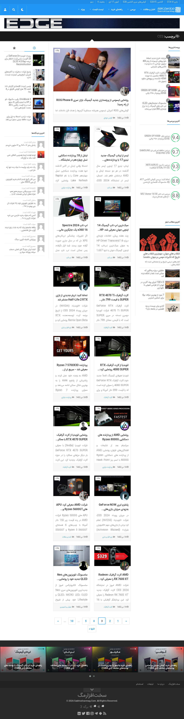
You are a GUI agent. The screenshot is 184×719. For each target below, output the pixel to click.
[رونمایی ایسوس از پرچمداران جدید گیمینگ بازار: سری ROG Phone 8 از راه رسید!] (92, 70)
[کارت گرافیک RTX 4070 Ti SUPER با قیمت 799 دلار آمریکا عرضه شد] (112, 276)
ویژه (83, 9)
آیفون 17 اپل (114, 2)
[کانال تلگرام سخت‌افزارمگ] (96, 713)
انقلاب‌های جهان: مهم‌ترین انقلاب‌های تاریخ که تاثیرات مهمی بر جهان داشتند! (161, 255)
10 (71, 621)
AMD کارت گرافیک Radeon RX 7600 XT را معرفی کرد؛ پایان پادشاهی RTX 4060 (113, 579)
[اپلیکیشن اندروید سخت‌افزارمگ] (100, 713)
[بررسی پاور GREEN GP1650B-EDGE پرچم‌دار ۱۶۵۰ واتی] (174, 92)
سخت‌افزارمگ (174, 684)
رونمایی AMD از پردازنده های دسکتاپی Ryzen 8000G (113, 437)
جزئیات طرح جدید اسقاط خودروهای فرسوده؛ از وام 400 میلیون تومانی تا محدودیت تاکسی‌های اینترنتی (154, 63)
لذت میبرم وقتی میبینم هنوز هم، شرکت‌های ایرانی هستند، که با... (23, 193)
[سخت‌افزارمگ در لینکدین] (79, 713)
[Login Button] (5, 9)
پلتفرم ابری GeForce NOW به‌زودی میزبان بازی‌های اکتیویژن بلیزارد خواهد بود (114, 509)
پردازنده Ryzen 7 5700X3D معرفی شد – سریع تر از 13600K (72, 369)
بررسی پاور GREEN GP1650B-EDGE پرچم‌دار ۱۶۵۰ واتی (153, 92)
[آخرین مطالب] (34, 49)
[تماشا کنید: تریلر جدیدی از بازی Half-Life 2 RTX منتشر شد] (71, 276)
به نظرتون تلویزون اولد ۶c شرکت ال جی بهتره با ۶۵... (21, 205)
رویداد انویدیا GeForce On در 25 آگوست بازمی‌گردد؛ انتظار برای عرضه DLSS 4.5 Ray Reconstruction (18, 60)
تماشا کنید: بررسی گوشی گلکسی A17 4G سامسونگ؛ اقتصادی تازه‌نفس (155, 181)
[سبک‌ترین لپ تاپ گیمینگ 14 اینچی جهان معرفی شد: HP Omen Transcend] (112, 206)
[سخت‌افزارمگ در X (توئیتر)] (83, 713)
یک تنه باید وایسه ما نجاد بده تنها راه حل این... (21, 169)
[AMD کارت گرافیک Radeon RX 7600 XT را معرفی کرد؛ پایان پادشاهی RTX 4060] (112, 555)
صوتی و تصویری (65, 607)
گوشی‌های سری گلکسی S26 (134, 2)
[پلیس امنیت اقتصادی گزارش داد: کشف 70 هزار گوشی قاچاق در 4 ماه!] (38, 89)
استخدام (139, 684)
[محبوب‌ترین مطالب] (14, 49)
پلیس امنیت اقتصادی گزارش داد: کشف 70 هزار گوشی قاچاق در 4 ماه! (18, 89)
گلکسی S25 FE (156, 2)
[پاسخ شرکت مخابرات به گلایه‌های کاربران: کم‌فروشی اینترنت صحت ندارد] (38, 75)
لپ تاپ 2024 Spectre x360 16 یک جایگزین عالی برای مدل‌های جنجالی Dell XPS (73, 232)
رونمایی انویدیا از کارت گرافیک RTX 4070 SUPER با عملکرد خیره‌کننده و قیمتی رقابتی (72, 439)
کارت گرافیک (108, 327)
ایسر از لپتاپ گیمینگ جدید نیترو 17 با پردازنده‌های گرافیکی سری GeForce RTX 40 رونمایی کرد (113, 162)
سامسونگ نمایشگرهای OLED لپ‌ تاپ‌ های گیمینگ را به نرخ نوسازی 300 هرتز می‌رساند (154, 106)
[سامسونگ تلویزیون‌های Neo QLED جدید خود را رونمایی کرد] (71, 555)
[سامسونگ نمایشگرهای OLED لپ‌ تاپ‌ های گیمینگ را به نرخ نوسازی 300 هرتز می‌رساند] (174, 106)
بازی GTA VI (172, 2)
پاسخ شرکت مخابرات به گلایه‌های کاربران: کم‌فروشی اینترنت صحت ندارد (18, 74)
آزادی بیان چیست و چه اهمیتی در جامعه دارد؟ (154, 307)
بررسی (133, 9)
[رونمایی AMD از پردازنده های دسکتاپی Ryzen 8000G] (112, 416)
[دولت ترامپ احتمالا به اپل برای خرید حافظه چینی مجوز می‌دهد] (38, 118)
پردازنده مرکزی (66, 187)
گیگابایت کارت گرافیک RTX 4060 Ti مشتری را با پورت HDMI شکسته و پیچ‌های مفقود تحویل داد (153, 77)
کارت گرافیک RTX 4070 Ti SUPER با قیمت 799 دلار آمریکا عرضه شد (114, 299)
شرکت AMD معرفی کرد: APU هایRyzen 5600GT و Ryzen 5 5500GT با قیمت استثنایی (72, 511)
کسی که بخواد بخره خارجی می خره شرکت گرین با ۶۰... (21, 217)
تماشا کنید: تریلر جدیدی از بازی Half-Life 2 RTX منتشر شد (72, 297)
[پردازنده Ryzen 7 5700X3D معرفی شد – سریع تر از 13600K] (71, 346)
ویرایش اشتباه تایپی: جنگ (25, 239)
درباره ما (161, 684)
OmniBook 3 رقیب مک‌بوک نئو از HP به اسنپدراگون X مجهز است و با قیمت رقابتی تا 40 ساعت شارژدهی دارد (18, 104)
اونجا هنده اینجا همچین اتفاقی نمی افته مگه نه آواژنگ (21, 157)
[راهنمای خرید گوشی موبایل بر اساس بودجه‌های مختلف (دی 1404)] (161, 659)
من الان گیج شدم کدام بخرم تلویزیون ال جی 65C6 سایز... (21, 181)
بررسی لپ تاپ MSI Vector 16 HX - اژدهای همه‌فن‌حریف (155, 195)
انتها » (92, 629)
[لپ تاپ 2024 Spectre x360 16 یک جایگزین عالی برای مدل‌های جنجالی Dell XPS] (71, 206)
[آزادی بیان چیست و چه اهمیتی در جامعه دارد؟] (172, 308)
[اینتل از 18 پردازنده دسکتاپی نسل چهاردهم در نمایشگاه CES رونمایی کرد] (71, 136)
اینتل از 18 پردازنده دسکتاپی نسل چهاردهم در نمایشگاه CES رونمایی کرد (73, 160)
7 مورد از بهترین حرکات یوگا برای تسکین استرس (153, 296)
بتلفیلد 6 (101, 2)
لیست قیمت (97, 9)
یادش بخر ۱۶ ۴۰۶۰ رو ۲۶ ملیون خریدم (21, 145)
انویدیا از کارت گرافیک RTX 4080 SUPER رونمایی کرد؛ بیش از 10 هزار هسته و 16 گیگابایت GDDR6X (114, 372)
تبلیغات (150, 684)
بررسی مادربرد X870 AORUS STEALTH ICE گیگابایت (158, 166)
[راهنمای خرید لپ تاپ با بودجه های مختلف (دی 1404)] (69, 659)
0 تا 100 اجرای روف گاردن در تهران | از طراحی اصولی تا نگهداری (152, 285)
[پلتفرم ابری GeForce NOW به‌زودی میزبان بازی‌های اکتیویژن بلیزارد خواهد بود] (112, 486)
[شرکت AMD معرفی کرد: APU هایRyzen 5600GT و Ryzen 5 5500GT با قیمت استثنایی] (71, 486)
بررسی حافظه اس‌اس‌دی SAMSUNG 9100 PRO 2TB (155, 152)
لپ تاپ (109, 187)
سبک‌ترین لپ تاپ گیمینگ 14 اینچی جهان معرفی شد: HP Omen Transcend (113, 229)
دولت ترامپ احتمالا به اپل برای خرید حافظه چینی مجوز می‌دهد (18, 118)
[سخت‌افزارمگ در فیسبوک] (87, 713)
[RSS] (105, 713)
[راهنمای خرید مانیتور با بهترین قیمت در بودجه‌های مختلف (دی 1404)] (115, 659)
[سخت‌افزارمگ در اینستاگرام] (92, 713)
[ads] (92, 23)
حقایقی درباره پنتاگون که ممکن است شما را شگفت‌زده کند (152, 273)
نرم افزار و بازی (66, 327)
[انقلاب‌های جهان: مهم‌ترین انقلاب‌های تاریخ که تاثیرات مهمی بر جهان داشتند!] (160, 239)
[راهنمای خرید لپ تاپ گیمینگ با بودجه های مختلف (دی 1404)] (23, 659)
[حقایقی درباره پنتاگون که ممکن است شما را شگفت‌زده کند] (172, 273)
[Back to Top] (92, 690)
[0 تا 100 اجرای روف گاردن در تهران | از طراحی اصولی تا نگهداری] (172, 285)
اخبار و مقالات (149, 9)
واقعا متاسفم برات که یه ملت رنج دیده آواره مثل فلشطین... (20, 229)
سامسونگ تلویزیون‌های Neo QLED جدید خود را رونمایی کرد (72, 579)
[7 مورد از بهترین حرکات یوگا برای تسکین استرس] (172, 296)
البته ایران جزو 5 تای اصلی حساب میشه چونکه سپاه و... (22, 251)
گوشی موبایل (108, 118)
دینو (91, 2)
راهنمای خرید (116, 9)
